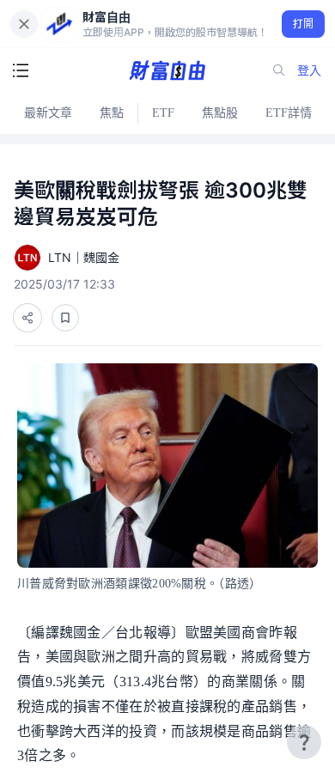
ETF (163, 113)
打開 (303, 23)
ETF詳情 (288, 113)
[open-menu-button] (20, 70)
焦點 (112, 113)
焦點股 (220, 113)
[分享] (27, 318)
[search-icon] (279, 70)
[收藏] (65, 318)
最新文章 (48, 113)
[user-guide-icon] (304, 742)
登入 (309, 70)
